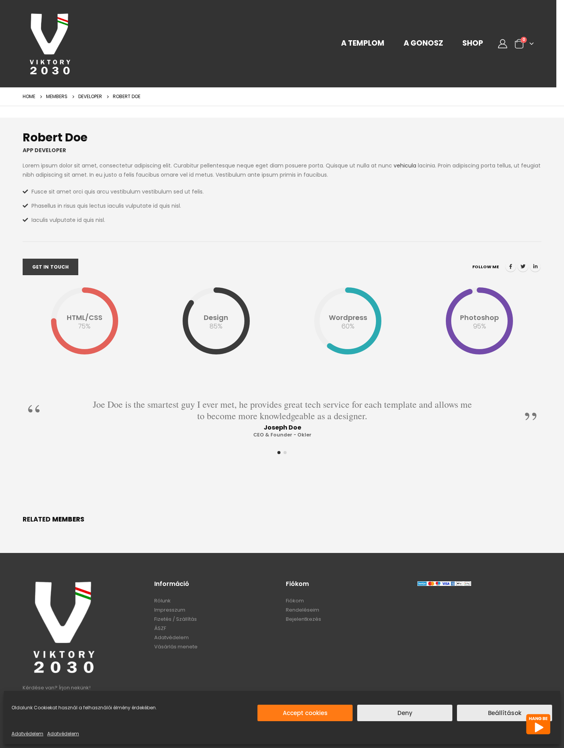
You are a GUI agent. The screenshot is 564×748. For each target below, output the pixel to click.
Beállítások (504, 713)
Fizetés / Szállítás (175, 619)
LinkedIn (535, 266)
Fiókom (295, 600)
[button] (279, 452)
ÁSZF (160, 628)
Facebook (510, 266)
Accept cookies (305, 713)
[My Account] (502, 43)
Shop (472, 43)
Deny (404, 713)
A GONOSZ (423, 43)
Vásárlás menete (176, 646)
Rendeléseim (302, 609)
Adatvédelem (27, 733)
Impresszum (169, 609)
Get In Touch (50, 267)
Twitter (523, 266)
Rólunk (162, 600)
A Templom (362, 43)
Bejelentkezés (303, 619)
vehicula (405, 165)
